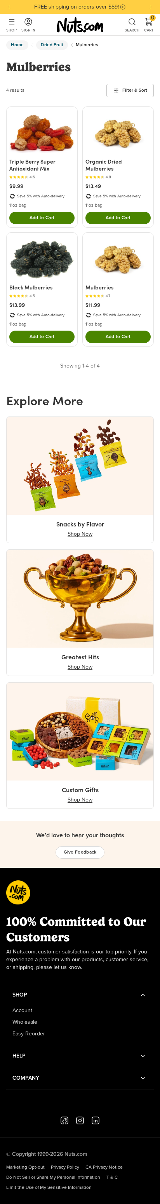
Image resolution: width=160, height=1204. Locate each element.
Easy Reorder (28, 1034)
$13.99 (17, 304)
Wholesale (24, 1022)
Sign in (28, 30)
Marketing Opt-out (25, 1167)
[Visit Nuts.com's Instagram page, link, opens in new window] (80, 1120)
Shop (11, 30)
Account (22, 1010)
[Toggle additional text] (123, 7)
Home (17, 45)
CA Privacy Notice (104, 1167)
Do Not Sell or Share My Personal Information (53, 1177)
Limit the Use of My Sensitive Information (49, 1187)
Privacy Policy (65, 1167)
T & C (112, 1177)
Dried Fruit (52, 45)
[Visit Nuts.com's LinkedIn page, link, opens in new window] (95, 1120)
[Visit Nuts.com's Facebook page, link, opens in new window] (64, 1120)
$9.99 (16, 186)
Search (132, 30)
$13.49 (93, 186)
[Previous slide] (9, 7)
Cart (149, 25)
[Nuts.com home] (80, 25)
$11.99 (92, 304)
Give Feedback (80, 852)
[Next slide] (151, 7)
